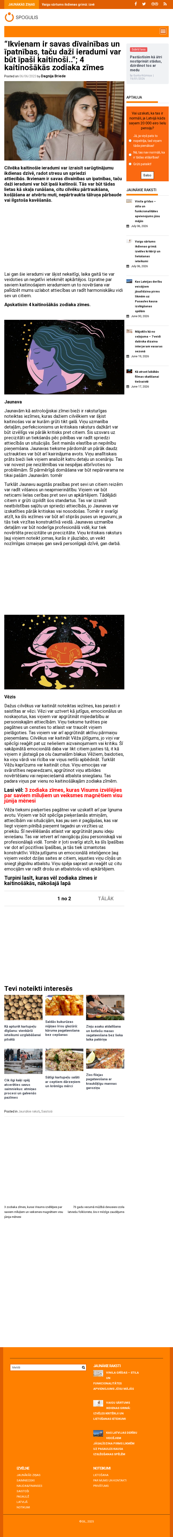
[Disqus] (64, 1285)
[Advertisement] (64, 237)
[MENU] (163, 31)
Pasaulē (23, 1496)
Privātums (101, 1485)
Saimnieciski (26, 1480)
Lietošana (101, 1475)
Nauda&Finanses (29, 1485)
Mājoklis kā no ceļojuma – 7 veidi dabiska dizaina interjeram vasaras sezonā (148, 341)
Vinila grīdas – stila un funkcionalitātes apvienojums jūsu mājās (147, 211)
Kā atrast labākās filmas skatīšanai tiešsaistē (147, 376)
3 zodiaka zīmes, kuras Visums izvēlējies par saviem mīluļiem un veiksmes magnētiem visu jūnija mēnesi (63, 795)
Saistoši (46, 1111)
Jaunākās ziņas (29, 1475)
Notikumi (23, 1507)
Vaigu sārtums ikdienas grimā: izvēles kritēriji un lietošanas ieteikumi (94, 4)
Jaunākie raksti (29, 1111)
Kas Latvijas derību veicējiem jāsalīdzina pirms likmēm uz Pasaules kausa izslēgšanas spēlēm (148, 296)
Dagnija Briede (53, 76)
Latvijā (22, 1502)
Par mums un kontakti (110, 1480)
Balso (147, 175)
